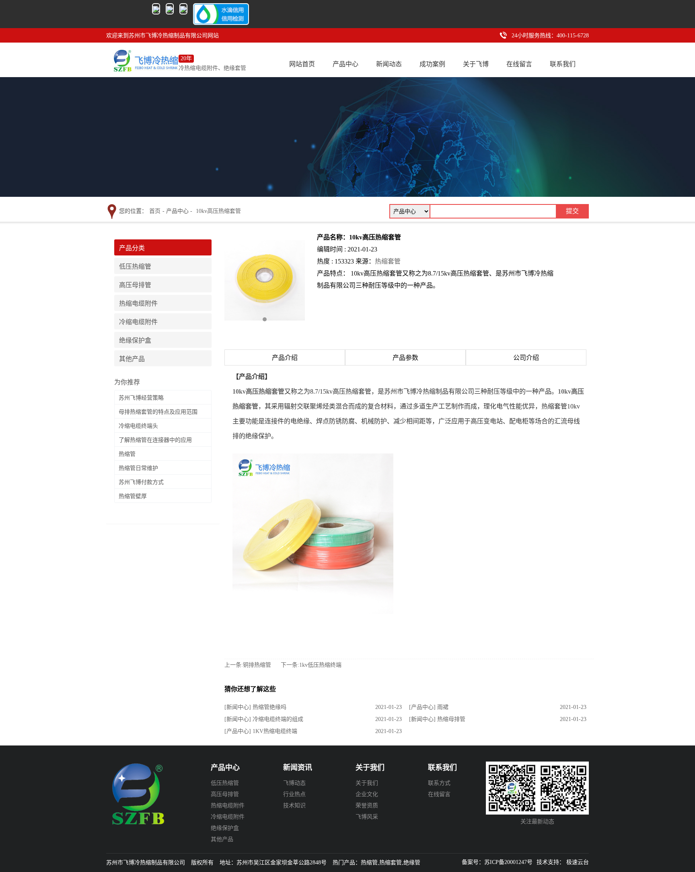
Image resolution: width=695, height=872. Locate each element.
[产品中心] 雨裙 (428, 707)
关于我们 (367, 783)
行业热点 (294, 794)
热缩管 (127, 454)
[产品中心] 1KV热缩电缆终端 (260, 731)
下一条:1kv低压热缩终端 (311, 665)
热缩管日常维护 (138, 468)
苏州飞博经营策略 (141, 398)
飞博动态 (294, 783)
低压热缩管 (135, 266)
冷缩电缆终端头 (138, 426)
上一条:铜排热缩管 (247, 665)
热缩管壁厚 (133, 496)
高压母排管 (135, 285)
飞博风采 (367, 817)
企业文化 (367, 794)
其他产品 (132, 358)
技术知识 (294, 806)
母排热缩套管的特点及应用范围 (158, 412)
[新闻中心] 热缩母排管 (437, 719)
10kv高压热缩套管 (218, 211)
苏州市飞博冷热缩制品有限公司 (144, 800)
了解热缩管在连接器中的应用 (155, 440)
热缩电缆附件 (138, 303)
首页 (154, 211)
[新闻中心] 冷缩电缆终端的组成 (263, 719)
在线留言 (439, 794)
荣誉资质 (367, 806)
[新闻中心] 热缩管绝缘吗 (255, 707)
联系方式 (439, 783)
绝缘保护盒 (135, 340)
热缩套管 (388, 261)
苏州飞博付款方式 (141, 482)
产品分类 (132, 248)
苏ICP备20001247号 (508, 862)
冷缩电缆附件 (138, 322)
